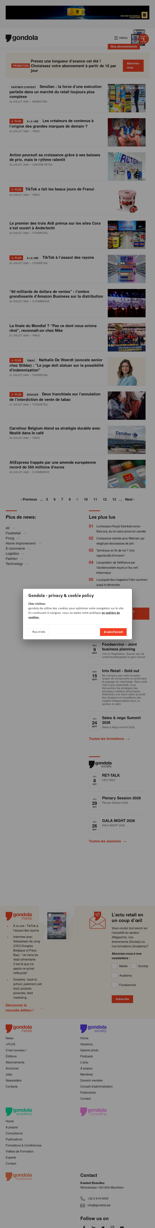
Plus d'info (38, 632)
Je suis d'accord (113, 632)
